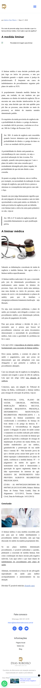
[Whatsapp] (20, 628)
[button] (34, 6)
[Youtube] (26, 628)
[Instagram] (15, 628)
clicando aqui (29, 586)
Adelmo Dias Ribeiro (10, 20)
